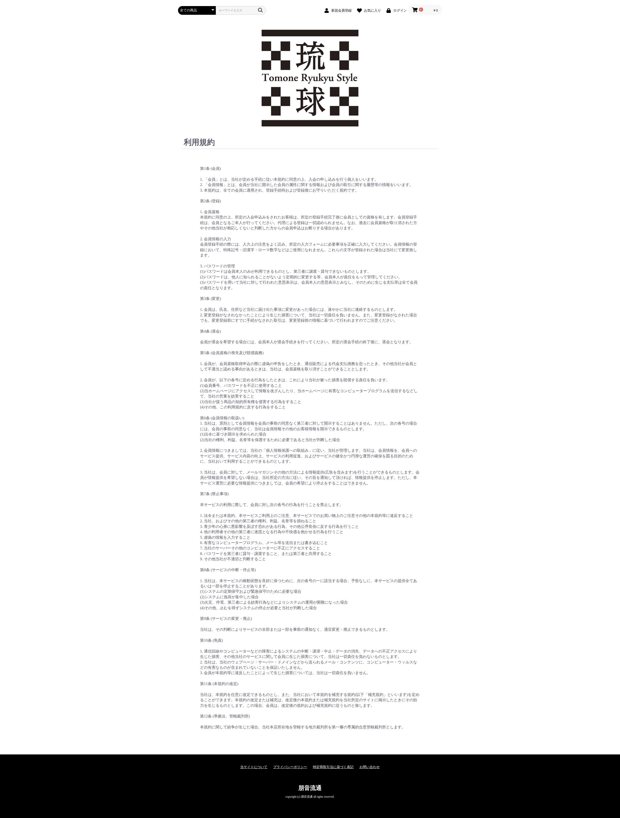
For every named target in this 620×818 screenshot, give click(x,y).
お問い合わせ (369, 767)
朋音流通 (310, 788)
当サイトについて (253, 767)
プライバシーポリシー (290, 767)
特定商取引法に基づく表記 (333, 767)
